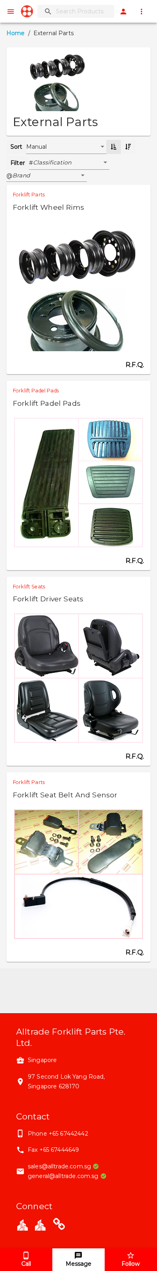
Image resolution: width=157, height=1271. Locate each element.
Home (15, 33)
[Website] (59, 1225)
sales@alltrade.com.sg (59, 1166)
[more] (141, 11)
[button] (71, 163)
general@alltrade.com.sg (63, 1176)
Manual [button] (36, 146)
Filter (17, 163)
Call (26, 1263)
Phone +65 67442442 (58, 1133)
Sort (16, 146)
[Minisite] (40, 1224)
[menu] (11, 11)
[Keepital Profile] (22, 1224)
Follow (131, 1263)
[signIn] (123, 11)
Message (78, 1263)
